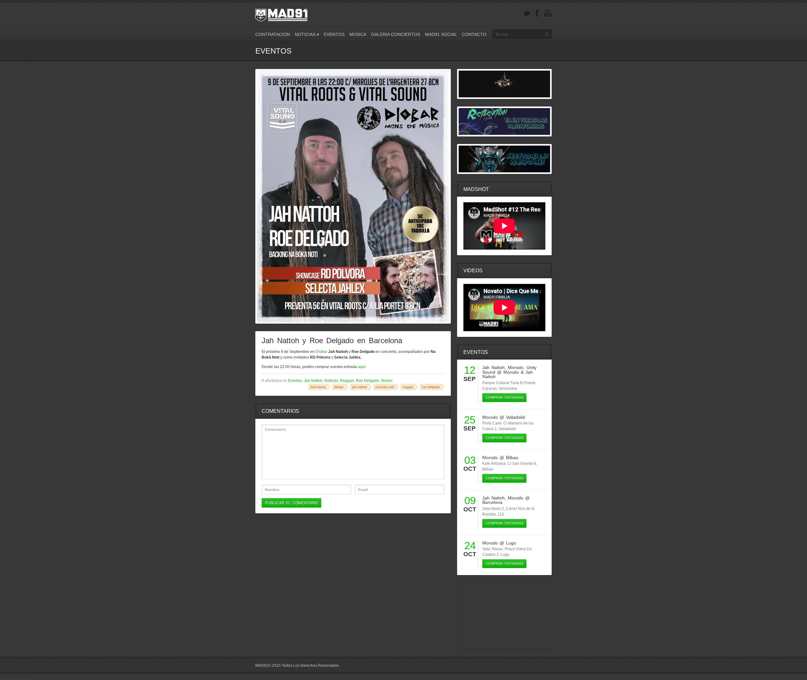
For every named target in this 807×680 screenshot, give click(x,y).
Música (357, 34)
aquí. (362, 367)
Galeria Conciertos (395, 34)
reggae (408, 387)
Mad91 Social (441, 34)
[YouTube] (548, 13)
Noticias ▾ (307, 34)
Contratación (272, 34)
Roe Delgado (367, 380)
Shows (386, 380)
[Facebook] (537, 13)
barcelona (318, 387)
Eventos (334, 34)
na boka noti (384, 387)
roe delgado (431, 387)
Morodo (515, 367)
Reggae (347, 380)
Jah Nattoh (313, 380)
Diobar (321, 351)
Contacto (474, 34)
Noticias (331, 380)
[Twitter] (526, 13)
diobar (339, 387)
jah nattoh (359, 387)
